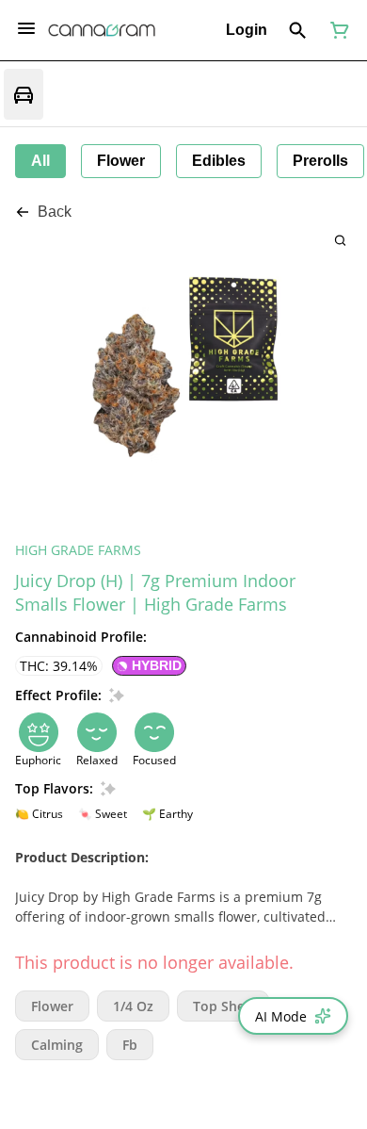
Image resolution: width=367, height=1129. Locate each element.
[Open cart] (336, 30)
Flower (52, 1006)
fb (129, 1045)
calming (57, 1045)
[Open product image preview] (340, 240)
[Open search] (298, 30)
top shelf (223, 1006)
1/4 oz (133, 1006)
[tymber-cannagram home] (101, 30)
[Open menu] (26, 28)
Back (55, 212)
